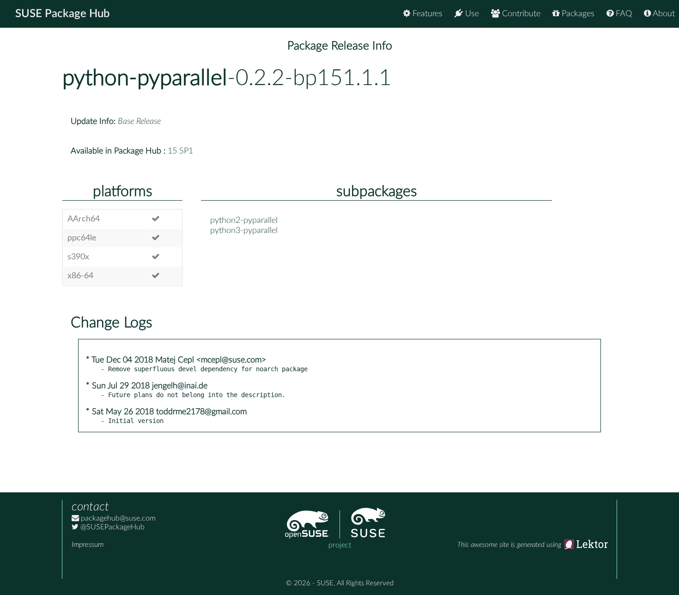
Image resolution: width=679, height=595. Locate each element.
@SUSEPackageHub (112, 527)
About (663, 14)
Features (426, 14)
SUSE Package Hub (62, 13)
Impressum (87, 544)
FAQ (622, 14)
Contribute (520, 14)
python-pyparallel (144, 78)
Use (471, 14)
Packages (576, 14)
